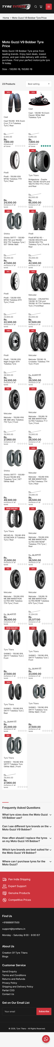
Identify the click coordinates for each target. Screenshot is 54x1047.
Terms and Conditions (14, 975)
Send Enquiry (9, 971)
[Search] (36, 7)
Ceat (6, 117)
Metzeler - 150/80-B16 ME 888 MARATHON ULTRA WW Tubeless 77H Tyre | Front (14, 599)
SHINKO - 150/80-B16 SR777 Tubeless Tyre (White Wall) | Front (13, 764)
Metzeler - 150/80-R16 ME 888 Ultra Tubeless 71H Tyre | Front (14, 419)
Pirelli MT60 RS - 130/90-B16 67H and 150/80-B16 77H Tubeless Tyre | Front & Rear (39, 242)
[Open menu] (49, 7)
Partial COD (8, 990)
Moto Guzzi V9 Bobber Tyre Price (29, 17)
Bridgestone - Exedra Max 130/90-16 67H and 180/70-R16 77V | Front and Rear (39, 182)
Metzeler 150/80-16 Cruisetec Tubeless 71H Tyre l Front (39, 361)
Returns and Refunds (13, 979)
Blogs (5, 956)
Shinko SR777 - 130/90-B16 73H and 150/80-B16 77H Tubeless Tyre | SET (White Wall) (14, 241)
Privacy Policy (9, 982)
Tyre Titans (34, 175)
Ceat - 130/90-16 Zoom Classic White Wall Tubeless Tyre (39, 115)
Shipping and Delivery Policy (17, 986)
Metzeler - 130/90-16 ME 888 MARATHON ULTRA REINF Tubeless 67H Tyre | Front (39, 599)
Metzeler (33, 295)
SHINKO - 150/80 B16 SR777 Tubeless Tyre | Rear (14, 710)
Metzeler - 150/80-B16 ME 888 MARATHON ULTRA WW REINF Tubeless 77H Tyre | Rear (38, 542)
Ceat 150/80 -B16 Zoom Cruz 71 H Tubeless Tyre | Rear (14, 123)
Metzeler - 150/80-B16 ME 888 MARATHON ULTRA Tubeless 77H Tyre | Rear (38, 480)
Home (6, 17)
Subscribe (44, 1011)
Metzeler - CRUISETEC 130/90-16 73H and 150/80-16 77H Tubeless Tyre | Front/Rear (39, 302)
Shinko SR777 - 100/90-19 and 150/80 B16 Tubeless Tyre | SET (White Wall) (14, 478)
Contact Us (8, 994)
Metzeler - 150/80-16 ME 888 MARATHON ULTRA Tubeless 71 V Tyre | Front (38, 419)
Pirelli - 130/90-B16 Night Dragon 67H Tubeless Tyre (12, 361)
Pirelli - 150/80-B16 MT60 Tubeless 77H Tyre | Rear (13, 178)
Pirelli (6, 172)
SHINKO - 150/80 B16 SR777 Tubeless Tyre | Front (14, 656)
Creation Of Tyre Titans (15, 952)
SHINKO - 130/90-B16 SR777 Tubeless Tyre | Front (39, 657)
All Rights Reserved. (36, 1028)
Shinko (7, 233)
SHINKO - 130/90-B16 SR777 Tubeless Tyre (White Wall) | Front (38, 709)
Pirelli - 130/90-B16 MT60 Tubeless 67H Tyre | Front (13, 300)
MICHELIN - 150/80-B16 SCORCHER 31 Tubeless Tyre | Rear (14, 537)
